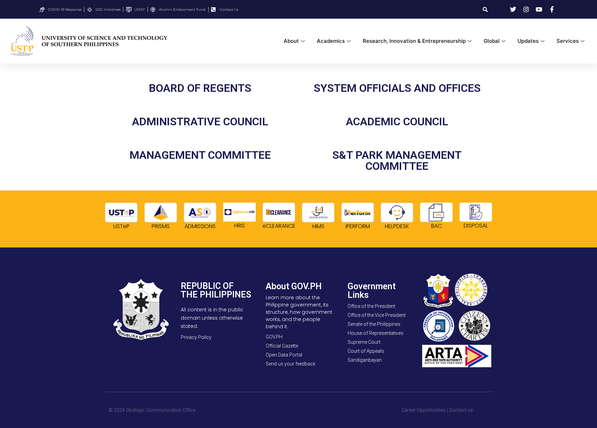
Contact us (461, 410)
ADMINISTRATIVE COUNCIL (200, 121)
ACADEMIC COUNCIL (397, 121)
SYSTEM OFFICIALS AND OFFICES (397, 88)
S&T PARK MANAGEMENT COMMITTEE (397, 160)
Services (568, 41)
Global (492, 41)
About (291, 41)
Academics (331, 41)
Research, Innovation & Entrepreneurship (414, 41)
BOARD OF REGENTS (200, 88)
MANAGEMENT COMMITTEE (200, 155)
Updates (528, 41)
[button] (485, 9)
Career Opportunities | (424, 410)
